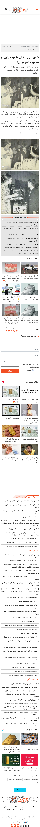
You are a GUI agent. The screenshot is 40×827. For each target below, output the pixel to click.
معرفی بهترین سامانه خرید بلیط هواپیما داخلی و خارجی (21, 691)
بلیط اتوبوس (34, 783)
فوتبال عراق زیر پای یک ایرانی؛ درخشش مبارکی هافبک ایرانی (20, 703)
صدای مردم (7, 807)
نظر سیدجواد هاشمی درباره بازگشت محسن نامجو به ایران (20, 625)
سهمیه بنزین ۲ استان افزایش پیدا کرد (26, 671)
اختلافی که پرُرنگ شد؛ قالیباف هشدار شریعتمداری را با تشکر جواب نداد (21, 612)
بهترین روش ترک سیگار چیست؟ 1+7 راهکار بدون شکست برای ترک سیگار (20, 713)
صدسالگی (25, 807)
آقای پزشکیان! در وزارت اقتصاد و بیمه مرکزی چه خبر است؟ (20, 637)
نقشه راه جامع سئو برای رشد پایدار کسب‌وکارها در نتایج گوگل (19, 687)
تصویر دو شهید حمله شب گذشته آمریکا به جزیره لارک (22, 546)
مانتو (37, 776)
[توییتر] (15, 825)
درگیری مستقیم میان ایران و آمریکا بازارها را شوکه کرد (22, 538)
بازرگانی (33, 680)
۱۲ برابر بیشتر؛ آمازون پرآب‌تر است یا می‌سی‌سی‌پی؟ (21, 234)
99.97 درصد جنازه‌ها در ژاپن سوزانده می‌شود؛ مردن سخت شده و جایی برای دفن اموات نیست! (20, 251)
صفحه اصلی (35, 46)
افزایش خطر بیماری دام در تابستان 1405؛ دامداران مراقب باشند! (22, 724)
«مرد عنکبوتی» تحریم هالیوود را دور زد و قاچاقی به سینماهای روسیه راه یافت (20, 584)
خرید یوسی (35, 779)
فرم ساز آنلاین (21, 776)
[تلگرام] (12, 825)
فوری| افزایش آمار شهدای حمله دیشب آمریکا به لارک (22, 542)
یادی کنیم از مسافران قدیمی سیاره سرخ (26, 621)
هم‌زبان (16, 807)
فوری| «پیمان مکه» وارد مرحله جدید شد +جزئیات (23, 529)
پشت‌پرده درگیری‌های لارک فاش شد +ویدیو (24, 517)
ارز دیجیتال (11, 779)
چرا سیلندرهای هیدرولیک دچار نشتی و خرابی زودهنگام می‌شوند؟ (22, 695)
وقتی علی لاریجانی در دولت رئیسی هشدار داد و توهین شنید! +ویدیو (21, 556)
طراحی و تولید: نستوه (18, 822)
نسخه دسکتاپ (20, 790)
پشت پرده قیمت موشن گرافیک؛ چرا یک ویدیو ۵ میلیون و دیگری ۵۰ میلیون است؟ (20, 719)
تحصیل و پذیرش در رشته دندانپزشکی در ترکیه (24, 684)
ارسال (10, 371)
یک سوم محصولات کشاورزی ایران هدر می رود (24, 667)
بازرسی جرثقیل (30, 776)
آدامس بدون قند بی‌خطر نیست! (28, 601)
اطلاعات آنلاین (20, 10)
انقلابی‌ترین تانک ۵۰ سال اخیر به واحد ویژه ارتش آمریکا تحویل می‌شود (20, 577)
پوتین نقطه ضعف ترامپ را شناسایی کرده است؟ (23, 560)
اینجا (2, 133)
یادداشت (30, 809)
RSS (8, 809)
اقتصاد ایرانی (27, 779)
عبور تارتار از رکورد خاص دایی (29, 633)
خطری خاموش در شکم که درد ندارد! (27, 629)
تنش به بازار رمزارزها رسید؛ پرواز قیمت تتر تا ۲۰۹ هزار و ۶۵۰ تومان (21, 642)
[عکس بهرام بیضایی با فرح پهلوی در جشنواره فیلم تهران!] (20, 92)
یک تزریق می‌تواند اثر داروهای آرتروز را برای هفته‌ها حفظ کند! (20, 647)
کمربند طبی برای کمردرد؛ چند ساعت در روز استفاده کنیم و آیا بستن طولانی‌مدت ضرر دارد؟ (21, 708)
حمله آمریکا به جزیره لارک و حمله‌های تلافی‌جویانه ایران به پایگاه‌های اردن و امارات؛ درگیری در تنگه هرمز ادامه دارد (21, 534)
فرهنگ (28, 46)
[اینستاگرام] (18, 825)
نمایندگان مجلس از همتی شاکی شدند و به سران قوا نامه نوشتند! (22, 658)
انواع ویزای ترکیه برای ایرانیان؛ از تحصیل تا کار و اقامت (22, 700)
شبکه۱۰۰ (33, 807)
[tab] (33, 496)
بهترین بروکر (19, 779)
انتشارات (22, 809)
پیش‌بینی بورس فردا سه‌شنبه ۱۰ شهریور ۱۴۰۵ (24, 617)
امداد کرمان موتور (11, 776)
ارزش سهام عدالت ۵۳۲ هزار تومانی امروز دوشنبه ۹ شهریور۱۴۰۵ (19, 501)
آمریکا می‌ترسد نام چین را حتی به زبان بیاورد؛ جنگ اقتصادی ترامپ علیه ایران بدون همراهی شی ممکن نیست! (21, 245)
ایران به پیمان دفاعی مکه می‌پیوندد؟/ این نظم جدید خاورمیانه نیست (22, 239)
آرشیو (14, 809)
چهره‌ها (23, 46)
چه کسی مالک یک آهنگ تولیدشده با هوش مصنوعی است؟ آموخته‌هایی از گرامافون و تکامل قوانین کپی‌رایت (21, 565)
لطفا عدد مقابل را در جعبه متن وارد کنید (30, 365)
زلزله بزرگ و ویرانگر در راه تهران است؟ (26, 663)
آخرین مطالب (31, 551)
